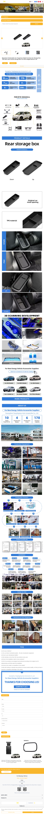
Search (36, 23)
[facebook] (35, 1)
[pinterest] (40, 1)
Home (14, 9)
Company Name (4, 718)
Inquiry (5, 63)
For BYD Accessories (20, 9)
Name (2, 704)
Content (3, 723)
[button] (2, 38)
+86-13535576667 (22, 778)
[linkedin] (36, 1)
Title (2, 699)
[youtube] (38, 1)
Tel (1, 713)
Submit (4, 732)
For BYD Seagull (29, 9)
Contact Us (13, 63)
